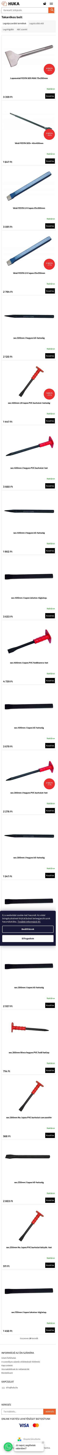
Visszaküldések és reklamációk (15, 1369)
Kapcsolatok (7, 1365)
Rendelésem (7, 1373)
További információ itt (29, 921)
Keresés (52, 10)
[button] (8, 1446)
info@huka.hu (12, 1387)
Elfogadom (28, 938)
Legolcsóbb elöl (36, 23)
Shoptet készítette (31, 1439)
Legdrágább (8, 29)
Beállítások (28, 929)
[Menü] (51, 4)
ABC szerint (22, 29)
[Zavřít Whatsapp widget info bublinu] (43, 1442)
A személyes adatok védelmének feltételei (20, 1361)
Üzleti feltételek (8, 1358)
